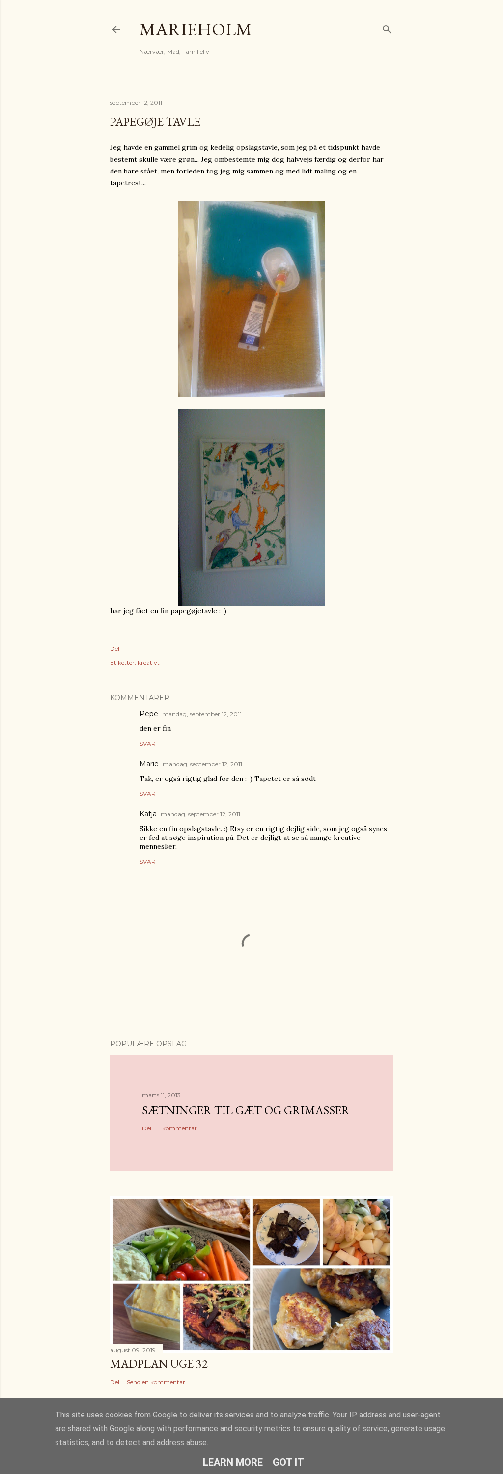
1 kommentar (178, 1128)
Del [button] (114, 648)
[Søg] (387, 27)
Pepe (149, 713)
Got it (288, 1462)
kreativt (149, 662)
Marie (149, 763)
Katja (148, 813)
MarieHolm (196, 29)
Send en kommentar (156, 1382)
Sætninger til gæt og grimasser (246, 1110)
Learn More (233, 1462)
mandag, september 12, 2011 (202, 714)
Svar (148, 743)
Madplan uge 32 (159, 1363)
